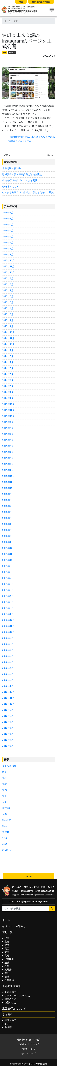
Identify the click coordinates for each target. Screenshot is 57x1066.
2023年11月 (8, 410)
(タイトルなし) (10, 186)
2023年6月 (7, 440)
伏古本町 (7, 808)
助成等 (8, 1027)
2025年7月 (7, 290)
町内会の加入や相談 (41, 2)
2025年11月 (8, 266)
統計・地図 (10, 1020)
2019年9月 (7, 710)
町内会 (8, 1024)
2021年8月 (7, 572)
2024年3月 (7, 386)
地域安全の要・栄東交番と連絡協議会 (22, 174)
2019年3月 (7, 746)
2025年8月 (7, 284)
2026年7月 (7, 218)
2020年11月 (8, 626)
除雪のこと (10, 999)
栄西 (4, 790)
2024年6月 (7, 368)
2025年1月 (7, 326)
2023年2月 (7, 464)
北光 (4, 778)
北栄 (4, 784)
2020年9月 (7, 638)
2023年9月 (7, 422)
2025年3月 (7, 314)
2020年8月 (7, 644)
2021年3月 (7, 602)
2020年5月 (7, 662)
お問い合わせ (28, 1049)
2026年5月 (7, 230)
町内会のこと (12, 992)
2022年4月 (7, 524)
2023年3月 (7, 458)
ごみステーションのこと (17, 995)
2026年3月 (7, 242)
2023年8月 (7, 428)
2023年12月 (8, 404)
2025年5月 (7, 302)
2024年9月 (7, 350)
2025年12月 (8, 260)
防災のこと (10, 1002)
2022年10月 (8, 488)
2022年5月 (7, 518)
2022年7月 (7, 506)
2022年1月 (7, 542)
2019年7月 (7, 722)
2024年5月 (7, 374)
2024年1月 (7, 398)
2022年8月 (7, 500)
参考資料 (7, 1014)
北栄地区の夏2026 (11, 168)
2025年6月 (7, 296)
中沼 (4, 838)
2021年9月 (7, 566)
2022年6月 (7, 512)
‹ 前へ (7, 155)
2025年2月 (7, 320)
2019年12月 (8, 692)
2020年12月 (8, 620)
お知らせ (11, 52)
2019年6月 (7, 728)
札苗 (4, 826)
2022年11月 (8, 482)
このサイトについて (28, 1044)
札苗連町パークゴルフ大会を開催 (19, 180)
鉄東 (4, 772)
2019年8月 (7, 716)
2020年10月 (8, 632)
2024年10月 (8, 344)
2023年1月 (7, 470)
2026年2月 (7, 248)
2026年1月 (7, 254)
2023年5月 (7, 446)
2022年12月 (8, 476)
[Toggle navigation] (52, 10)
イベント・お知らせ (14, 926)
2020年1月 (7, 686)
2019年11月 (8, 698)
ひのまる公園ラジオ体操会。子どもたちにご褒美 (28, 192)
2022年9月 (7, 494)
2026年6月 (7, 224)
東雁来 (5, 832)
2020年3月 (7, 674)
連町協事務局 (9, 766)
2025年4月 (7, 308)
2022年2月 (7, 536)
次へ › (50, 155)
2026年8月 (7, 212)
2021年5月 (7, 590)
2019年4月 (7, 740)
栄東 (16, 21)
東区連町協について (14, 1008)
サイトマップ (28, 1053)
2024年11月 (8, 338)
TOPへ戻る (28, 876)
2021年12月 (8, 548)
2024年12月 (8, 332)
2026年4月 (7, 236)
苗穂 (4, 844)
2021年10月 (8, 560)
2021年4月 (7, 596)
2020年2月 (7, 680)
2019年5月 (7, 734)
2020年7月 (7, 650)
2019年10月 (8, 704)
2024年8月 (7, 356)
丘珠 (4, 814)
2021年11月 (8, 554)
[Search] (52, 908)
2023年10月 (8, 416)
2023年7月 (7, 434)
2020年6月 (7, 656)
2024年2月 (7, 392)
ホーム (8, 21)
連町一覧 (7, 932)
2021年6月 (7, 584)
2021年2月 (7, 608)
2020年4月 (7, 668)
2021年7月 (7, 578)
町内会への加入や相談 (28, 1039)
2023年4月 (7, 452)
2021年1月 (7, 614)
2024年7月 (7, 362)
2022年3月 (7, 530)
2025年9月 (7, 278)
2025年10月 (8, 272)
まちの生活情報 (11, 986)
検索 (21, 2)
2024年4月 (7, 380)
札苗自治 (7, 820)
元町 (4, 802)
